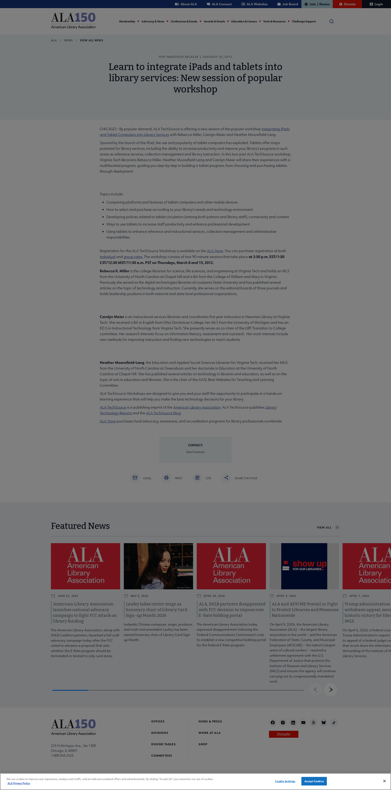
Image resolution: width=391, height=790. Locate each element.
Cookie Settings (285, 781)
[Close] (384, 781)
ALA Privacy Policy (19, 783)
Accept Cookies (314, 781)
